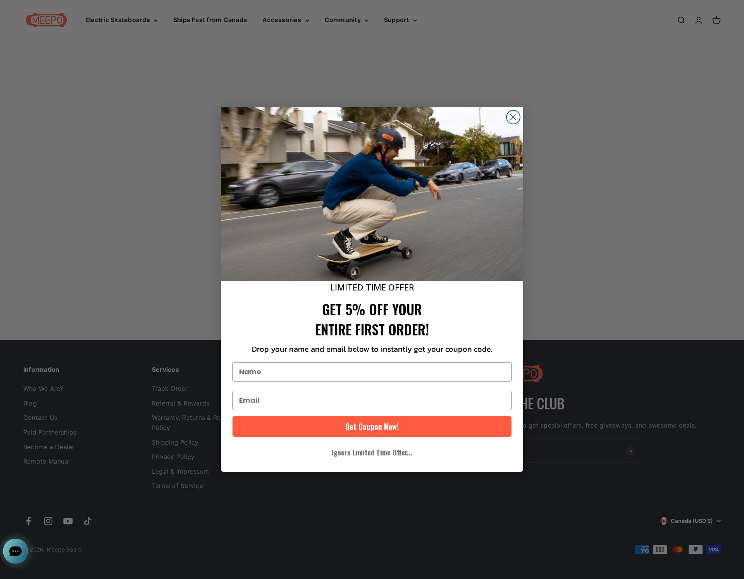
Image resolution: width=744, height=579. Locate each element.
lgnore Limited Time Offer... (372, 452)
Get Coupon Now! (372, 426)
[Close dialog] (513, 117)
